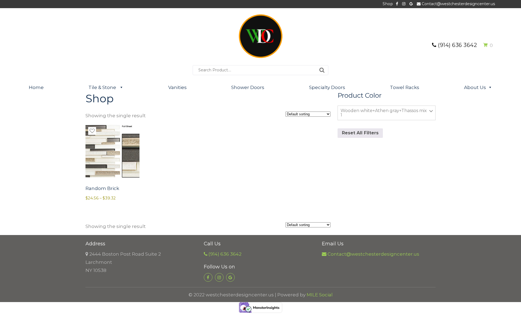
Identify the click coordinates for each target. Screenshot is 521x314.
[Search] (322, 70)
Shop (388, 3)
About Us (475, 87)
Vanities (177, 87)
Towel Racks (404, 87)
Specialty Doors (327, 87)
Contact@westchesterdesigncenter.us (458, 3)
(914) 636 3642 (457, 45)
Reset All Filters (360, 132)
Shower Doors (247, 87)
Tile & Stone (102, 87)
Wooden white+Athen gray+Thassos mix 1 (384, 113)
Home (36, 87)
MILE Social (320, 294)
